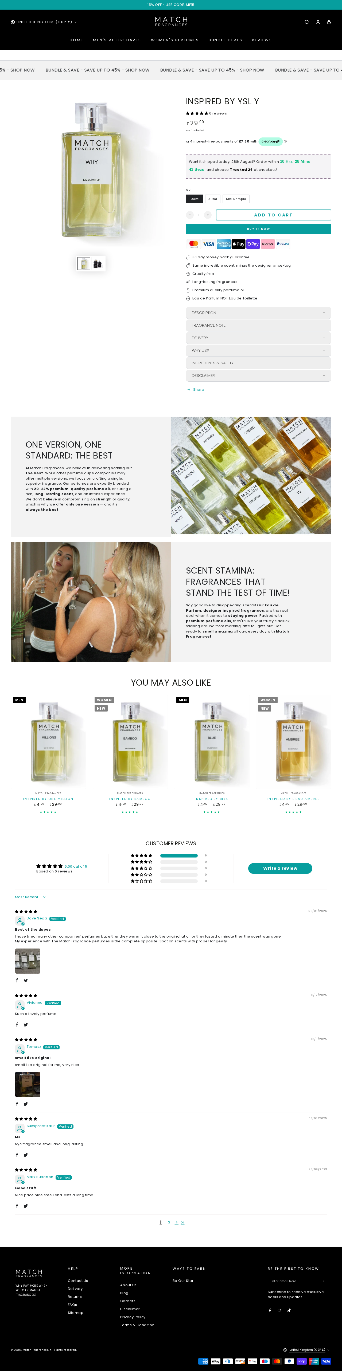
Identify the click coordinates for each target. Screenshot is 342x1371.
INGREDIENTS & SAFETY (213, 363)
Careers (127, 1301)
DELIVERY (200, 338)
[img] (26, 911)
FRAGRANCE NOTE (209, 325)
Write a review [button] (280, 868)
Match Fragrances (35, 1350)
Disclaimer (130, 1309)
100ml (194, 199)
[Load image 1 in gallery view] (83, 263)
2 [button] (169, 1222)
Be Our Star (183, 1280)
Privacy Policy (133, 1317)
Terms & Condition (137, 1325)
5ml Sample (236, 199)
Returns (75, 1296)
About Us (128, 1285)
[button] (306, 22)
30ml (212, 199)
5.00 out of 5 (76, 866)
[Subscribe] (324, 1281)
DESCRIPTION (204, 312)
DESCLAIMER (203, 375)
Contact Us (78, 1280)
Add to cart (273, 215)
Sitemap (75, 1312)
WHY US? (200, 350)
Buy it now (258, 229)
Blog (124, 1293)
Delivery (75, 1288)
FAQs (72, 1304)
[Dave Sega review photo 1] (28, 961)
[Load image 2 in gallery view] (97, 263)
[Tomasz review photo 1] (28, 1084)
